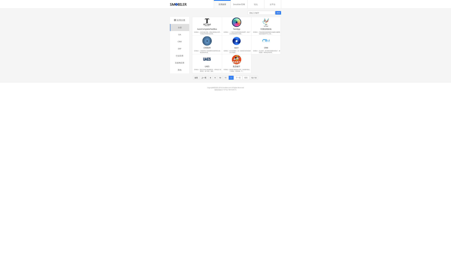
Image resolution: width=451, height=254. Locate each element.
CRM (180, 41)
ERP (179, 48)
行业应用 (179, 55)
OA (179, 34)
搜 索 (278, 13)
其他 (179, 70)
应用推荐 (222, 4)
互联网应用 (179, 63)
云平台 (272, 4)
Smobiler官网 (239, 4)
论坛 (256, 4)
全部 (180, 27)
